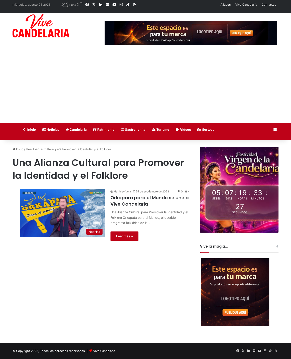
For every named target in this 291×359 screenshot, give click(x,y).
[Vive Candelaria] (41, 25)
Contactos (269, 4)
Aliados (226, 4)
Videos (185, 129)
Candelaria (78, 129)
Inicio (31, 129)
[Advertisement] (145, 88)
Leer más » (124, 236)
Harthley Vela (122, 191)
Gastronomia (134, 129)
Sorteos (207, 129)
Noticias (52, 129)
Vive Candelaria (246, 4)
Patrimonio (106, 129)
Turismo (162, 129)
